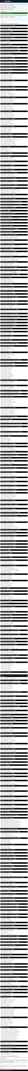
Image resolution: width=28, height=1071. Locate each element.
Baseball (24, 1060)
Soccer (1, 1060)
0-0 (11, 221)
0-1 (15, 271)
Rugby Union (6, 5)
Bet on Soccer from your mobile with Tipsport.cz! (9, 23)
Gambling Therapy (11, 1068)
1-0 (15, 272)
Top (1, 1063)
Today (1, 7)
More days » (14, 7)
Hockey (5, 1060)
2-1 (17, 218)
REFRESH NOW (3, 11)
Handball (16, 1060)
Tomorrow (9, 7)
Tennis (8, 1060)
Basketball (12, 1060)
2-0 (16, 55)
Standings (13, 25)
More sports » (11, 5)
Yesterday (5, 7)
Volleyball (20, 1060)
